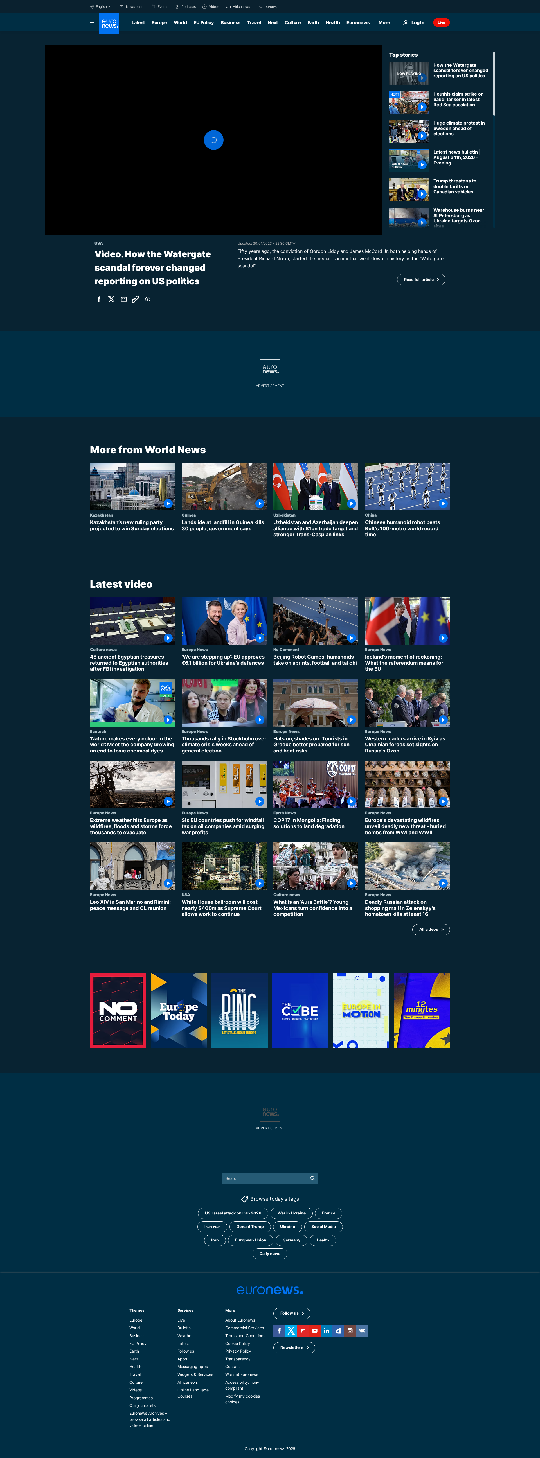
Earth (313, 22)
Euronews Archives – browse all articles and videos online (149, 1419)
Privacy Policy (238, 1351)
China (371, 515)
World (180, 22)
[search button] (261, 6)
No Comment (286, 649)
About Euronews (240, 1320)
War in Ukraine (292, 1213)
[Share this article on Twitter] (111, 299)
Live (442, 22)
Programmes (141, 1397)
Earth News (284, 812)
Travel (254, 22)
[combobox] (290, 6)
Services (185, 1310)
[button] (214, 140)
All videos (428, 929)
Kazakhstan (101, 515)
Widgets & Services (195, 1374)
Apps (182, 1358)
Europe (159, 22)
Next (273, 22)
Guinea (189, 515)
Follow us (185, 1351)
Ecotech (98, 731)
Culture (293, 22)
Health (333, 22)
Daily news (270, 1253)
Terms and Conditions (245, 1335)
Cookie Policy (237, 1343)
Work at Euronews (241, 1374)
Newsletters (291, 1347)
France (328, 1213)
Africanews (187, 1382)
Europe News (195, 649)
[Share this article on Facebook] (99, 299)
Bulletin (184, 1328)
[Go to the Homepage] (109, 23)
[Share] (123, 299)
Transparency (238, 1358)
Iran (215, 1240)
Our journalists (142, 1405)
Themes (136, 1310)
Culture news (103, 649)
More (230, 1310)
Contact (232, 1366)
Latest (138, 22)
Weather (185, 1335)
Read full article (419, 279)
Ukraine (287, 1226)
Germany (291, 1240)
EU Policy (204, 22)
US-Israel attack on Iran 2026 (233, 1213)
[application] (213, 140)
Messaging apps (192, 1366)
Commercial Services (244, 1328)
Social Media (323, 1226)
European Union (250, 1240)
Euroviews (358, 22)
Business (230, 22)
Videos (135, 1389)
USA (186, 894)
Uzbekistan (284, 515)
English (101, 6)
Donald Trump (250, 1226)
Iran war (212, 1226)
